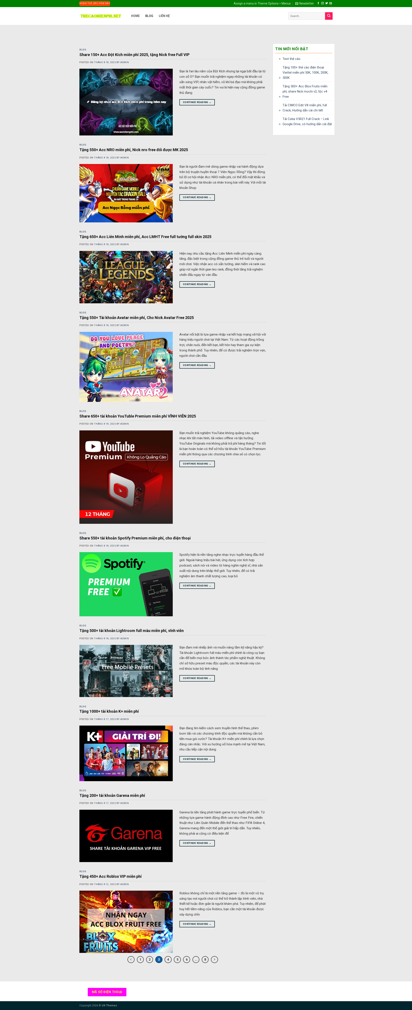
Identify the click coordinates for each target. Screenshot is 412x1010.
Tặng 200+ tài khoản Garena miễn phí (112, 795)
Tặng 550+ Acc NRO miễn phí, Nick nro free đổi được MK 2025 (133, 149)
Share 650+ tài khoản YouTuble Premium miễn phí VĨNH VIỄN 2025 (137, 416)
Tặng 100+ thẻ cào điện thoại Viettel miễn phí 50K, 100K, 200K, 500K (305, 72)
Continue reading (197, 102)
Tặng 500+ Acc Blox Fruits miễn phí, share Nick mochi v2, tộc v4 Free (305, 91)
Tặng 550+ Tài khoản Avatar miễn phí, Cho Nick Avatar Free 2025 (136, 317)
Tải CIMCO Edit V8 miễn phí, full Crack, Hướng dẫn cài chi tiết (305, 107)
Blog (149, 16)
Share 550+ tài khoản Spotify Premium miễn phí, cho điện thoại (135, 538)
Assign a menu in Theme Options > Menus (262, 3)
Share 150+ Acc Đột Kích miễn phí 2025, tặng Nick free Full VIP (134, 54)
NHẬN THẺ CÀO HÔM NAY (94, 3)
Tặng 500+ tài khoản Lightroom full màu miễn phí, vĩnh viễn (131, 630)
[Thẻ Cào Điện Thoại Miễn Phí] (100, 16)
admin (124, 62)
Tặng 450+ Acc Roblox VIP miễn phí (110, 876)
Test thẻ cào (291, 59)
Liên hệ (164, 16)
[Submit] (329, 16)
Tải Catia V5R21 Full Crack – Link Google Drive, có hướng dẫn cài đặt (307, 121)
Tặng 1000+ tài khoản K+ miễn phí (109, 711)
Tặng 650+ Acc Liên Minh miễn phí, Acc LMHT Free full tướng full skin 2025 (145, 236)
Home (135, 16)
